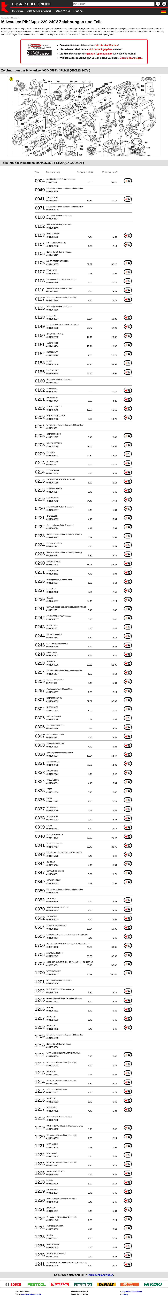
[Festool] (37, 1286)
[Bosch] (14, 1286)
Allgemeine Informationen (132, 1291)
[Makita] (60, 1286)
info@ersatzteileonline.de (31, 1294)
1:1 (148, 79)
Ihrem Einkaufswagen (100, 1275)
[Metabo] (84, 1286)
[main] (84, 647)
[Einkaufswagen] (164, 4)
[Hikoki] (153, 1286)
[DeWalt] (107, 1286)
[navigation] (80, 11)
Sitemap (125, 1294)
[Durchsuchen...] (158, 3)
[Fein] (130, 1286)
